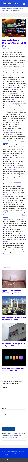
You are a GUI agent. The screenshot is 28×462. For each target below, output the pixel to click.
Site (3, 421)
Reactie (5, 387)
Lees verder (7, 75)
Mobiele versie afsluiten (14, 460)
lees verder (10, 100)
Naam (4, 408)
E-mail (4, 415)
